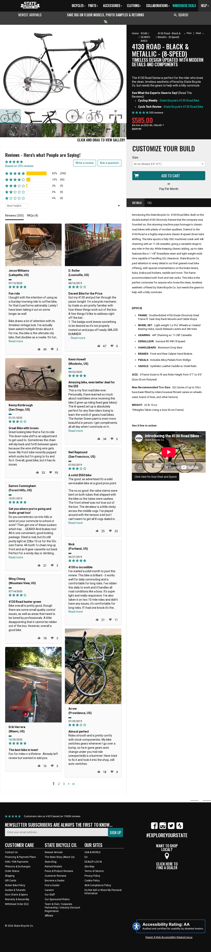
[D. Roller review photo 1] (93, 245)
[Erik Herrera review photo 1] (33, 684)
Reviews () (14, 215)
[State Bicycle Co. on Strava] (179, 828)
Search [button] (183, 14)
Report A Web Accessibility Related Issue (168, 937)
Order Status (12, 871)
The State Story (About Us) (60, 857)
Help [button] (205, 5)
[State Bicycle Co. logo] (30, 5)
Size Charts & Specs (16, 894)
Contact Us (11, 852)
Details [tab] (137, 202)
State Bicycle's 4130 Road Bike (179, 100)
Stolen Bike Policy (15, 885)
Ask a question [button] (109, 163)
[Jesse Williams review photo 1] (33, 245)
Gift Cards (10, 880)
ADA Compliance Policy (97, 885)
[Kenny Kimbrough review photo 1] (33, 379)
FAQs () (32, 215)
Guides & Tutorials (15, 890)
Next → (200, 33)
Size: (135, 157)
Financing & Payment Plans (20, 857)
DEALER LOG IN (93, 861)
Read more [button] (16, 341)
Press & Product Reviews (59, 871)
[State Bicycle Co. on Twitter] (171, 828)
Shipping (9, 875)
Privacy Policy (92, 875)
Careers (49, 890)
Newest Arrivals (29, 14)
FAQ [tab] (149, 202)
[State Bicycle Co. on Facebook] (154, 828)
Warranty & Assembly (17, 899)
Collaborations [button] (158, 5)
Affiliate (49, 915)
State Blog (50, 861)
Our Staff (50, 894)
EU (86, 857)
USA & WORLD (92, 852)
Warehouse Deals (184, 5)
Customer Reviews (55, 875)
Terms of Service (94, 871)
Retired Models (53, 866)
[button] (15, 173)
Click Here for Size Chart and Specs (156, 476)
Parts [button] (93, 5)
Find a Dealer (52, 885)
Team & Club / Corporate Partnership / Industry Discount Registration (62, 908)
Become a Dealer (54, 880)
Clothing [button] (134, 5)
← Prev (188, 33)
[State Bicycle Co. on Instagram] (162, 828)
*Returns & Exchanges (17, 866)
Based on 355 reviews (19, 166)
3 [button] (64, 784)
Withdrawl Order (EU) (17, 904)
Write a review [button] (84, 163)
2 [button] (59, 784)
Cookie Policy (92, 880)
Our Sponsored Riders (57, 899)
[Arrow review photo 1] (93, 666)
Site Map (89, 866)
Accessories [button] (112, 5)
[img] (33, 287)
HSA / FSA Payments (16, 861)
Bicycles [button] (78, 5)
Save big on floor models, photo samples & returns (105, 14)
